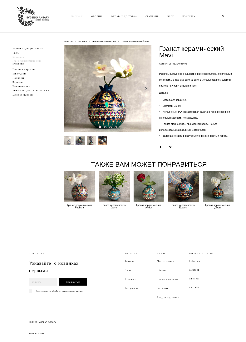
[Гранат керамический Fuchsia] (79, 186)
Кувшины (18, 56)
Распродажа (132, 287)
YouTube (194, 287)
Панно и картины (23, 69)
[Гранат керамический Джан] (218, 186)
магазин (68, 41)
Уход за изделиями (168, 296)
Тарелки (129, 260)
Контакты (162, 287)
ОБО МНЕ (97, 16)
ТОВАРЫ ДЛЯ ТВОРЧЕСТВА (30, 90)
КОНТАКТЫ (189, 16)
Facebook (194, 269)
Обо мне (162, 269)
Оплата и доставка (167, 278)
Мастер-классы (22, 94)
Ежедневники (21, 86)
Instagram (194, 260)
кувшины (82, 41)
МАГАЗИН (77, 16)
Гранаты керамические (26, 60)
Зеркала (17, 82)
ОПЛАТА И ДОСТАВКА (124, 16)
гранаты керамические (104, 41)
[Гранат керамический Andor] (149, 186)
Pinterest (194, 278)
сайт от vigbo (36, 333)
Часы (15, 52)
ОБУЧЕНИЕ (152, 16)
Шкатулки (19, 73)
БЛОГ (170, 16)
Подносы (18, 77)
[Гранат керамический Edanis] (183, 186)
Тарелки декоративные (27, 48)
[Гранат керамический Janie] (114, 186)
